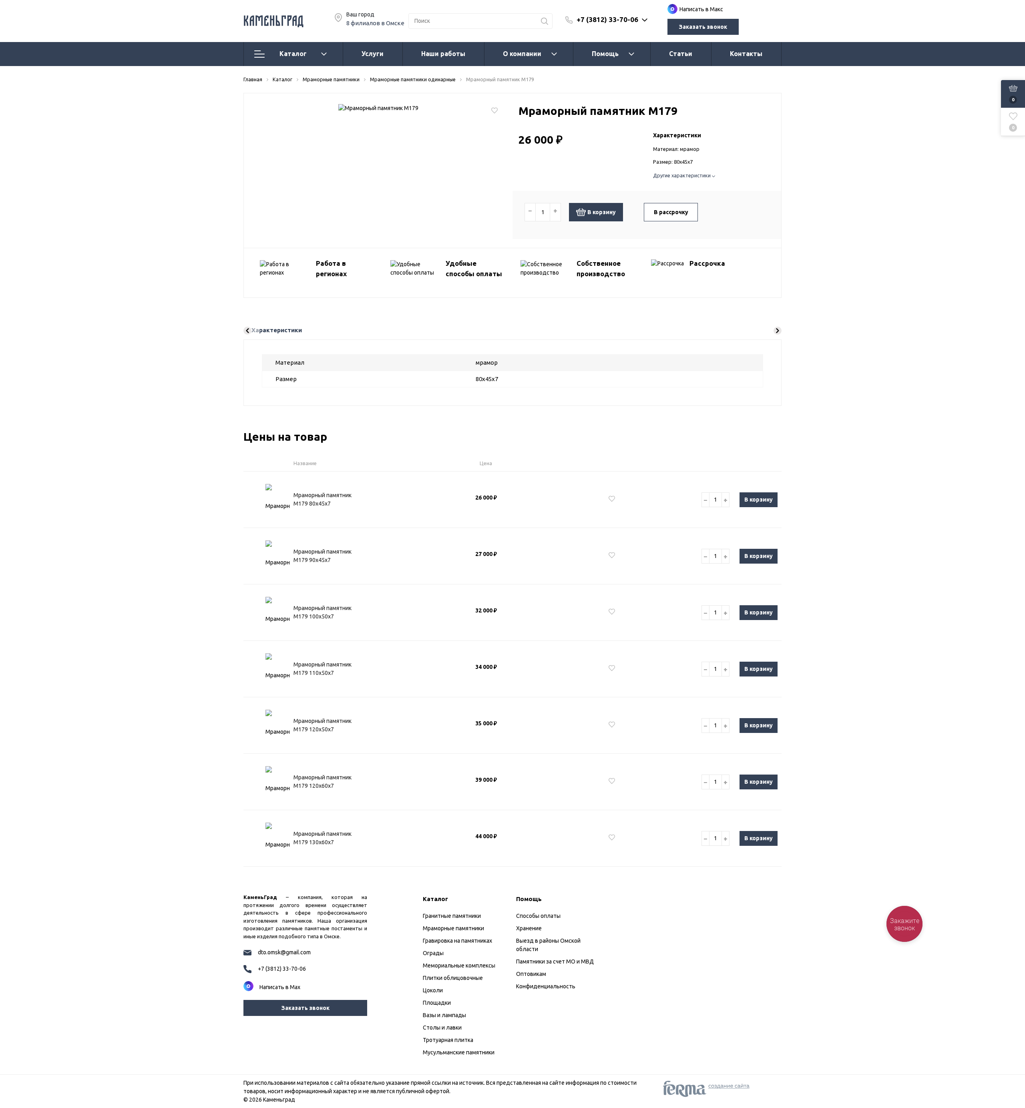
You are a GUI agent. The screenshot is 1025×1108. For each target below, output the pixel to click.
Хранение (529, 928)
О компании (522, 53)
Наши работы (443, 53)
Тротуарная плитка (448, 1040)
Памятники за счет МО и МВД (555, 961)
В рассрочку (671, 212)
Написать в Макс (701, 9)
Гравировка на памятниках (457, 940)
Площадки (437, 1003)
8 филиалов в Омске (375, 23)
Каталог (293, 53)
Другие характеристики (682, 175)
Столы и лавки (442, 1027)
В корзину (601, 212)
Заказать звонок (703, 27)
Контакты (746, 53)
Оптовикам (531, 974)
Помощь (605, 53)
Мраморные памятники (453, 928)
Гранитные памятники (452, 916)
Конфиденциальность (545, 986)
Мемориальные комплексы (459, 965)
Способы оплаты (538, 916)
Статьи (680, 53)
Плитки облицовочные (453, 978)
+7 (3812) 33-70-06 (607, 19)
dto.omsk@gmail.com (284, 952)
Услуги (373, 53)
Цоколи (433, 990)
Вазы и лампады (444, 1015)
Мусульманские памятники (458, 1052)
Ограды (433, 953)
